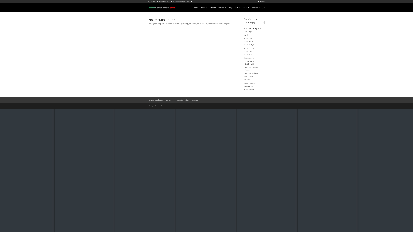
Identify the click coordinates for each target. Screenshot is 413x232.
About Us (246, 8)
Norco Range (248, 76)
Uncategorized (249, 90)
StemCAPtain (248, 86)
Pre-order (247, 80)
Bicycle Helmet (249, 48)
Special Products (249, 83)
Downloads (178, 100)
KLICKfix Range (249, 61)
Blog (230, 8)
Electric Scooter (249, 58)
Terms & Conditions (155, 100)
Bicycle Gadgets (249, 45)
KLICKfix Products (251, 73)
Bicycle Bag (248, 38)
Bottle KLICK (249, 64)
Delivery (169, 100)
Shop (203, 8)
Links (187, 100)
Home (196, 8)
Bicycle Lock (248, 51)
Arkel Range (248, 32)
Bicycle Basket (249, 41)
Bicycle (246, 35)
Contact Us (256, 8)
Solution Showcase (217, 8)
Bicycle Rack (248, 55)
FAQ (236, 8)
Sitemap (195, 100)
